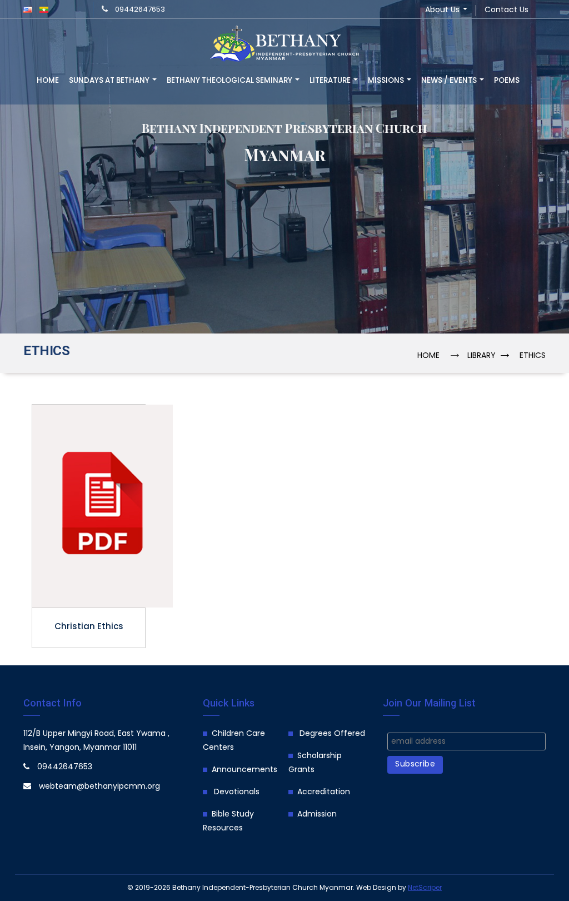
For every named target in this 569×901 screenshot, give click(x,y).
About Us (443, 10)
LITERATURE (331, 81)
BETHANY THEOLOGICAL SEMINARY (230, 81)
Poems (507, 81)
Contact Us (506, 10)
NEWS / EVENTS (449, 81)
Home (48, 81)
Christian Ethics (88, 628)
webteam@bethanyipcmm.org (99, 787)
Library (481, 356)
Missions (387, 81)
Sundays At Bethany (110, 81)
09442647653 (140, 9)
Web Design (376, 888)
